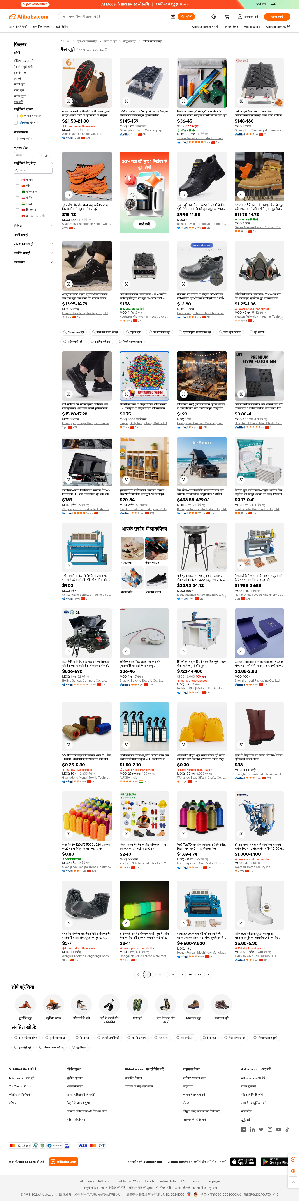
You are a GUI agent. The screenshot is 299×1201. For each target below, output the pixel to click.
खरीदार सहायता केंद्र (194, 1078)
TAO (183, 1181)
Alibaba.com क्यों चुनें (21, 1078)
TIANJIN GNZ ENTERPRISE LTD (256, 956)
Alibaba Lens (26, 1161)
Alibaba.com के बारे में (22, 1069)
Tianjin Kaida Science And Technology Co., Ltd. (202, 138)
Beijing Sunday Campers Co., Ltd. (84, 680)
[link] (293, 1159)
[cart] (228, 17)
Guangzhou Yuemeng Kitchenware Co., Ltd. (259, 130)
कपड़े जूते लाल (187, 1037)
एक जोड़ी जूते (25, 1047)
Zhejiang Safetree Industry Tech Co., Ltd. (144, 863)
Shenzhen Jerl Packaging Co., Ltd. (257, 680)
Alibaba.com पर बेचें (253, 1078)
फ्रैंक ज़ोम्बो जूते (75, 341)
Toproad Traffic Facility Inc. (253, 867)
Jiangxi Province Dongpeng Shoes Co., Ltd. (87, 956)
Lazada (149, 1181)
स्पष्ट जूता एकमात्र (232, 332)
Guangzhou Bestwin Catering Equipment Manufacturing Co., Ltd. (202, 423)
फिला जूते (84, 1037)
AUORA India (128, 777)
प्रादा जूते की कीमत (28, 1037)
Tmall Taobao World (128, 1181)
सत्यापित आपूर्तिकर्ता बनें (253, 1103)
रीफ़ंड (186, 1103)
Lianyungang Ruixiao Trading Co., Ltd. (202, 594)
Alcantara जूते (76, 332)
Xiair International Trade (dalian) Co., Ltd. (144, 509)
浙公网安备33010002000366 (221, 1194)
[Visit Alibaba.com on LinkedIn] (252, 1129)
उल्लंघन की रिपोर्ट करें (194, 1119)
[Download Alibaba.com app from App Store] (243, 1161)
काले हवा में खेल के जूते (107, 332)
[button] (173, 16)
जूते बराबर (163, 1037)
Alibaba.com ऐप (177, 1161)
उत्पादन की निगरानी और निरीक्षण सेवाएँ (87, 1111)
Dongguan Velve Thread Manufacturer (144, 956)
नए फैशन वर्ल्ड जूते (161, 332)
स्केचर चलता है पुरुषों (267, 1037)
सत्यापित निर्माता (133, 1078)
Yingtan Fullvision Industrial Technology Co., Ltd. (259, 316)
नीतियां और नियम (76, 1119)
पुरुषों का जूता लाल (58, 1037)
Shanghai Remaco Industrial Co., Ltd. (202, 509)
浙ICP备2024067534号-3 (261, 1194)
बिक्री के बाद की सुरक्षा (78, 1103)
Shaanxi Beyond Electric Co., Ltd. (142, 680)
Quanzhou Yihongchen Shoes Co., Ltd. (87, 223)
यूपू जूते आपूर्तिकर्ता (110, 1037)
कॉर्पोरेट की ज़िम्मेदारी (19, 1094)
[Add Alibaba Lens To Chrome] (63, 1161)
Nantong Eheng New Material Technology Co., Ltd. (202, 863)
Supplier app (152, 1161)
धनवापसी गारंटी (75, 1086)
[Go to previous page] (138, 974)
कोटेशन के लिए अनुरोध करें (139, 1086)
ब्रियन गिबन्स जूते (237, 1037)
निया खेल (211, 1037)
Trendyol (196, 1181)
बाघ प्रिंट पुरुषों (139, 1037)
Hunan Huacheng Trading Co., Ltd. (85, 313)
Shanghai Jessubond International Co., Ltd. (259, 774)
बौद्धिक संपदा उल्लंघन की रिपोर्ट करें (201, 1111)
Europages (213, 1181)
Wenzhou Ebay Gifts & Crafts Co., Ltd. (202, 777)
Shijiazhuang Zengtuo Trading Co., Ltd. (87, 594)
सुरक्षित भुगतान (75, 1078)
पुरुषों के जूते (110, 41)
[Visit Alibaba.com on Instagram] (270, 1129)
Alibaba (65, 41)
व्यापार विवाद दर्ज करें (194, 1094)
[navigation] (33, 508)
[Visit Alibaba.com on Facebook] (243, 1129)
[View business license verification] (189, 1194)
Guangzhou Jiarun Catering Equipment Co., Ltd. (144, 130)
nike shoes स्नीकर (54, 1047)
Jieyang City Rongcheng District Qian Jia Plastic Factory (144, 423)
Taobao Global (167, 1181)
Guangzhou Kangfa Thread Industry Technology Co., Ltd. (87, 867)
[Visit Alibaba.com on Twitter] (261, 1129)
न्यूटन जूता (135, 332)
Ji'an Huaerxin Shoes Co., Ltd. (82, 133)
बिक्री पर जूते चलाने (132, 341)
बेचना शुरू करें (248, 1086)
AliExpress (87, 1181)
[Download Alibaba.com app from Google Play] (275, 1161)
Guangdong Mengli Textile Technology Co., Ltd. (87, 777)
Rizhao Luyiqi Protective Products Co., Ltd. (202, 223)
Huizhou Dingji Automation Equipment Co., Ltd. (202, 688)
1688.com (104, 1181)
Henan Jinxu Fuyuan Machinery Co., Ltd (259, 594)
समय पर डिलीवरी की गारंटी (81, 1094)
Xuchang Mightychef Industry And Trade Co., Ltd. (144, 316)
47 (199, 974)
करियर (12, 1103)
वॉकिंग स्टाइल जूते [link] (152, 41)
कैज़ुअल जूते (129, 41)
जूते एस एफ (259, 332)
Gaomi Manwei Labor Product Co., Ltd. (259, 227)
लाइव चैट (188, 1086)
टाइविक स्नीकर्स (102, 341)
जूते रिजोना (81, 1047)
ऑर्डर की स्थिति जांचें (252, 1094)
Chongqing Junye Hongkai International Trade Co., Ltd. (87, 423)
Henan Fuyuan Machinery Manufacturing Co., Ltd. (202, 952)
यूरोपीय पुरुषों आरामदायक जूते (197, 332)
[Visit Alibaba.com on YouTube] (278, 1129)
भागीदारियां (246, 1111)
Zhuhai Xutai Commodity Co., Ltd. (257, 509)
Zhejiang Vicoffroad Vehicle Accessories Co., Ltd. (87, 509)
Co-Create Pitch (20, 1086)
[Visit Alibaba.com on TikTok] (287, 1129)
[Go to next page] (208, 974)
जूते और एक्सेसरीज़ (87, 41)
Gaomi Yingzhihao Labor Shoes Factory (202, 313)
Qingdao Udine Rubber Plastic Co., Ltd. (259, 423)
